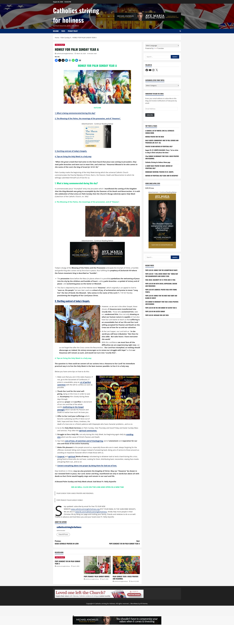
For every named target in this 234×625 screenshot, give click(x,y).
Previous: (67, 542)
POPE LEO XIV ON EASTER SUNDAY (155, 311)
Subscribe (150, 115)
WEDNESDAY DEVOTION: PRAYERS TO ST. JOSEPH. (159, 172)
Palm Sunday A (60, 45)
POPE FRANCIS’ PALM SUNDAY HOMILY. (69, 500)
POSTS (63, 31)
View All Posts (63, 534)
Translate (160, 48)
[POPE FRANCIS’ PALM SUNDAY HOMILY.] (97, 565)
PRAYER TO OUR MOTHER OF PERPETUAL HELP (158, 146)
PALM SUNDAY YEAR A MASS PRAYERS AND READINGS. (75, 493)
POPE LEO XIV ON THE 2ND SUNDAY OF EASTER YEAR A (161, 308)
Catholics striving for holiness (76, 15)
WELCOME (56, 31)
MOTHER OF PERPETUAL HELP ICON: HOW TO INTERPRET (161, 176)
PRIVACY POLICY (73, 31)
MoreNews (134, 604)
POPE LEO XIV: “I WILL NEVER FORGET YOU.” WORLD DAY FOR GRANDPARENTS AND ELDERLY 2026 (161, 275)
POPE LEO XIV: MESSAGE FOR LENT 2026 (157, 315)
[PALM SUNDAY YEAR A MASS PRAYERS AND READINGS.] (126, 565)
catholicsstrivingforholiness (64, 53)
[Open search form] (180, 31)
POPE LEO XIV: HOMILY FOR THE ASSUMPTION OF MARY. (161, 270)
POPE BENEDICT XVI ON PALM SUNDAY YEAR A (67, 562)
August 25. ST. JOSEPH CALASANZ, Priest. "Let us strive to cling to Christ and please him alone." (161, 151)
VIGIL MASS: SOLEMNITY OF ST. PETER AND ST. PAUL (160, 280)
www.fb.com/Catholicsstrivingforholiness (91, 512)
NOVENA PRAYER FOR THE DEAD (154, 137)
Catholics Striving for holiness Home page (157, 162)
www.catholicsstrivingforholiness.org (85, 509)
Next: (124, 542)
